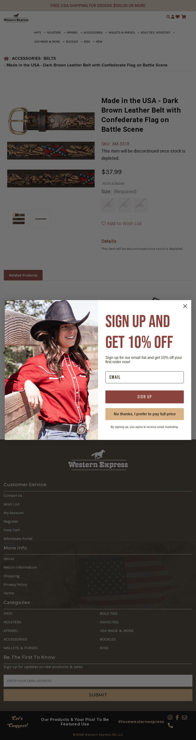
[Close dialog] (185, 306)
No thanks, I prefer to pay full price (145, 414)
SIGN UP (144, 397)
